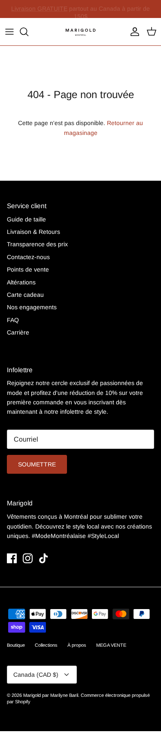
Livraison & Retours (33, 231)
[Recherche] (28, 31)
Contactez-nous (28, 257)
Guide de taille (26, 219)
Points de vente (28, 269)
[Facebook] (12, 558)
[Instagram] (28, 558)
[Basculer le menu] (9, 31)
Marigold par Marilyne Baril (50, 695)
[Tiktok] (44, 558)
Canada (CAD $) (35, 674)
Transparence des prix (37, 244)
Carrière (18, 332)
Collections (46, 645)
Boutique (16, 645)
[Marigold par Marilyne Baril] (80, 31)
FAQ (13, 320)
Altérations (21, 282)
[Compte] (132, 31)
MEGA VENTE (111, 645)
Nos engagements (32, 307)
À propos (76, 645)
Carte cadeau (25, 294)
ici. (140, 12)
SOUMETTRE (37, 464)
